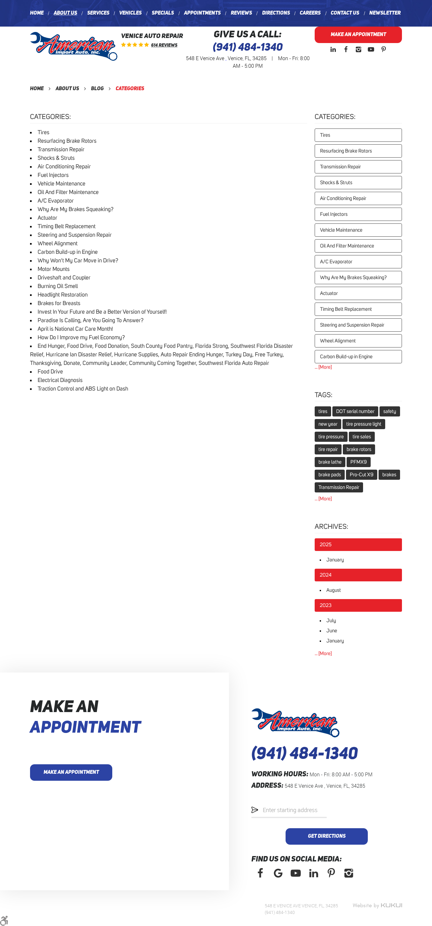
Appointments (202, 13)
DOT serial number (355, 411)
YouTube (371, 49)
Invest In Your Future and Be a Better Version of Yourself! (102, 312)
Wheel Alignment (57, 244)
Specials (163, 13)
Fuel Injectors (53, 175)
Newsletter (385, 13)
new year (327, 424)
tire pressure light (363, 424)
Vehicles (130, 13)
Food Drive (50, 372)
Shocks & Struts (56, 158)
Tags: (323, 395)
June (331, 630)
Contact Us (345, 13)
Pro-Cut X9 (361, 474)
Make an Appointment (358, 34)
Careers (310, 13)
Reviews (241, 13)
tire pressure (331, 436)
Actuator (47, 218)
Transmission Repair (61, 150)
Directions (276, 13)
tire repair (328, 449)
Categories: (335, 117)
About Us (65, 13)
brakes (389, 474)
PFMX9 (358, 462)
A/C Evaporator (56, 201)
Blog (97, 88)
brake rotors (359, 449)
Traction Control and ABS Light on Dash (83, 389)
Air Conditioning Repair (64, 167)
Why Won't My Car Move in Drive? (78, 261)
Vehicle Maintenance (61, 184)
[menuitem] (37, 13)
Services (98, 13)
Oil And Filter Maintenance (68, 192)
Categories (130, 88)
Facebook (345, 49)
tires (322, 411)
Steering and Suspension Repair (75, 235)
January (335, 559)
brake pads (329, 474)
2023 (325, 605)
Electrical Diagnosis (60, 380)
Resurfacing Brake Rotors (67, 141)
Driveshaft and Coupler (64, 278)
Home (37, 13)
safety (389, 411)
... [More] (323, 367)
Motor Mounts (54, 269)
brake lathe (330, 462)
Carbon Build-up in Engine (68, 252)
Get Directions (327, 836)
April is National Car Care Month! (75, 329)
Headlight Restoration (63, 295)
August (333, 590)
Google (278, 873)
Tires (43, 132)
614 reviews (164, 45)
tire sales (362, 436)
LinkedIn (333, 49)
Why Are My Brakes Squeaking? (76, 209)
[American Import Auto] (73, 46)
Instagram (358, 49)
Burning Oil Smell (58, 286)
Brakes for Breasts (59, 303)
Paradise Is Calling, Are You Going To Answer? (91, 320)
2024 (325, 575)
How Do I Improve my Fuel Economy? (81, 338)
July (331, 620)
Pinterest (383, 49)
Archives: (331, 526)
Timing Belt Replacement (67, 226)
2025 (325, 544)
